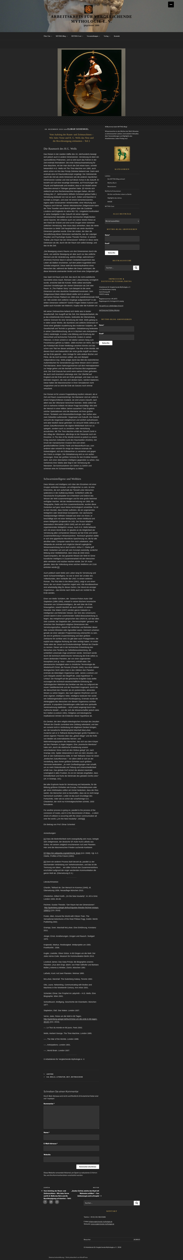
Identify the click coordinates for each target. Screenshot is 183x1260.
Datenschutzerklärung (56, 1257)
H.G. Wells (51, 1077)
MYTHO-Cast (76, 36)
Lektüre (50, 1074)
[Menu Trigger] (171, 4)
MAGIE (109, 202)
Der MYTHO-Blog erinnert (116, 179)
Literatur (61, 1077)
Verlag (106, 36)
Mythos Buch (111, 183)
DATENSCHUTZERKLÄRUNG (109, 310)
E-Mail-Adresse (51, 1144)
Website (47, 1155)
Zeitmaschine (77, 1077)
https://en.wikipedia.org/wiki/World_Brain (63, 853)
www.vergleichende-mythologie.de (102, 1224)
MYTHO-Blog (61, 36)
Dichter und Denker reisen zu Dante (119, 194)
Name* (107, 235)
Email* (107, 243)
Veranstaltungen (92, 36)
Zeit (68, 1077)
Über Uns (47, 36)
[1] (73, 363)
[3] (84, 819)
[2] (58, 567)
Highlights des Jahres (114, 198)
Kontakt (117, 36)
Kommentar (49, 1104)
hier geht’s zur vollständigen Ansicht (111, 306)
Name (47, 1132)
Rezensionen (111, 186)
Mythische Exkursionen (113, 191)
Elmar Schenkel (78, 129)
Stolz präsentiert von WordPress (77, 1257)
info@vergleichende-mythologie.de (100, 1221)
